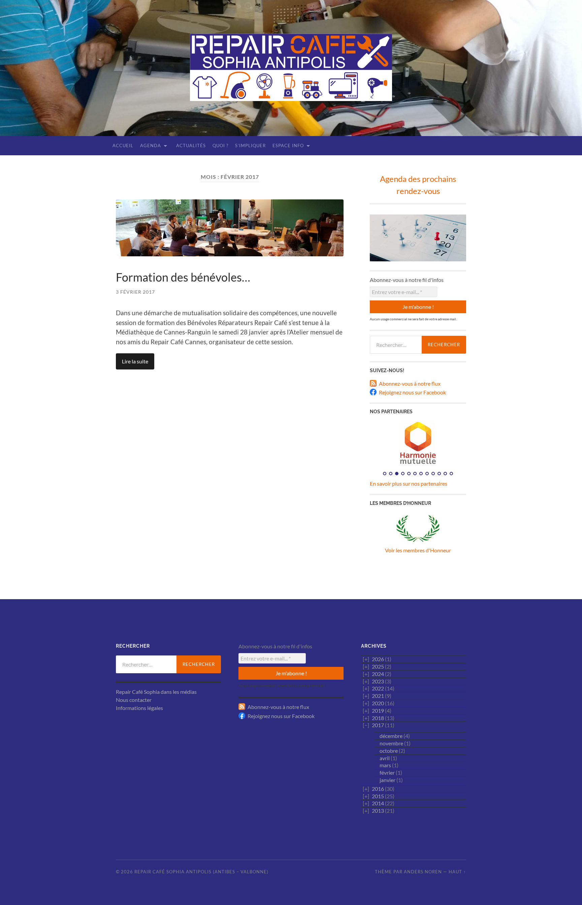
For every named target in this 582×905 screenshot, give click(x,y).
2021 (378, 695)
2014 (378, 803)
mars (385, 765)
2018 (378, 718)
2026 (378, 659)
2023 (378, 681)
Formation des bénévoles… (183, 277)
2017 (378, 725)
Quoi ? (220, 145)
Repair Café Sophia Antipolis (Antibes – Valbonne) (201, 871)
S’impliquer (250, 145)
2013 (378, 810)
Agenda (150, 145)
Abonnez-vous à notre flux (410, 383)
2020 (378, 703)
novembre (391, 743)
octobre (389, 750)
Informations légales (139, 708)
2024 (378, 674)
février (387, 772)
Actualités (191, 145)
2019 (378, 710)
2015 (378, 796)
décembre (391, 736)
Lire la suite (135, 361)
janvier (387, 780)
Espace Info (288, 145)
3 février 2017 (135, 292)
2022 (378, 688)
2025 (378, 666)
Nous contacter (134, 700)
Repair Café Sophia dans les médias (156, 691)
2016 (378, 788)
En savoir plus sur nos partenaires (408, 483)
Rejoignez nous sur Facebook (412, 392)
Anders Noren (423, 871)
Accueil (122, 145)
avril (385, 758)
